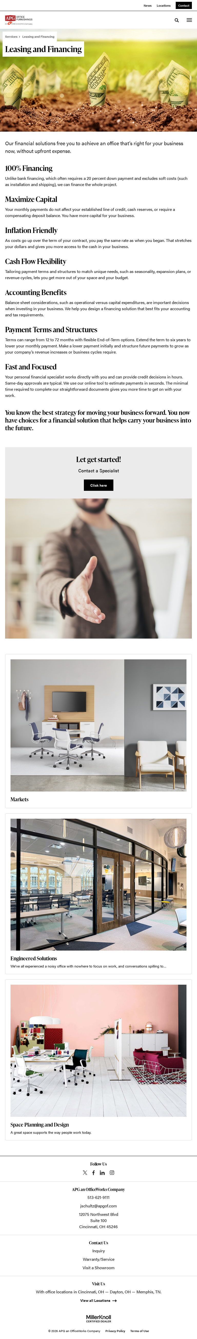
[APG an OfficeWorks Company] (18, 20)
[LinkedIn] (102, 1172)
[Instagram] (112, 1172)
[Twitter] (85, 1172)
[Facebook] (93, 1172)
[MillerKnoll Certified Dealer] (98, 1319)
